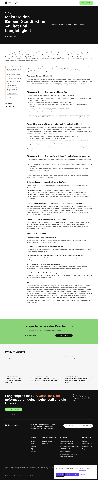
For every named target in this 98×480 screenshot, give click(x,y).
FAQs (31, 449)
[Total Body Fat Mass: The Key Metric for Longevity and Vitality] (61, 379)
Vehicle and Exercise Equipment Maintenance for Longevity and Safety (76, 380)
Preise (32, 443)
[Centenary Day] (12, 3)
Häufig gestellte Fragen (12, 97)
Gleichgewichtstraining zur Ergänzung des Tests (13, 84)
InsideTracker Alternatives (66, 456)
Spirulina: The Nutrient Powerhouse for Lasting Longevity (13, 380)
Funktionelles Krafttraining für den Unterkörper (66, 300)
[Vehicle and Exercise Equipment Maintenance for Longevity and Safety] (91, 379)
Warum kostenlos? (87, 443)
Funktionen (33, 441)
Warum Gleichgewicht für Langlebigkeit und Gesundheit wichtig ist (13, 74)
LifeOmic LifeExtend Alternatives (68, 454)
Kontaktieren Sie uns (87, 446)
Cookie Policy (82, 470)
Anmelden (33, 451)
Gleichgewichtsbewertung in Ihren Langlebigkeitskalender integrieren (14, 89)
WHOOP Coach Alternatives (67, 449)
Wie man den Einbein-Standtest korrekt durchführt (14, 70)
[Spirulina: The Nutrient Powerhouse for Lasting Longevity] (31, 379)
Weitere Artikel (15, 352)
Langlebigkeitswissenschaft (15, 13)
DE (75, 3)
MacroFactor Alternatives (66, 441)
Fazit (8, 99)
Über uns (84, 441)
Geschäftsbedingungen (35, 475)
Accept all (60, 474)
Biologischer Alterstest (46, 441)
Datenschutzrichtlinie (23, 475)
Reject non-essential (72, 474)
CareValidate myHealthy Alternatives (69, 446)
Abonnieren (63, 335)
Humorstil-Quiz (44, 443)
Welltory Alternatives (65, 451)
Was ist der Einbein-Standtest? (14, 66)
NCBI (57, 147)
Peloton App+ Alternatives (66, 443)
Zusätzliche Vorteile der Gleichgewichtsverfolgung (12, 94)
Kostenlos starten (86, 3)
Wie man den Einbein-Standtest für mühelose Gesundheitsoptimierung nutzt (14, 80)
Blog (6, 13)
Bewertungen (33, 446)
